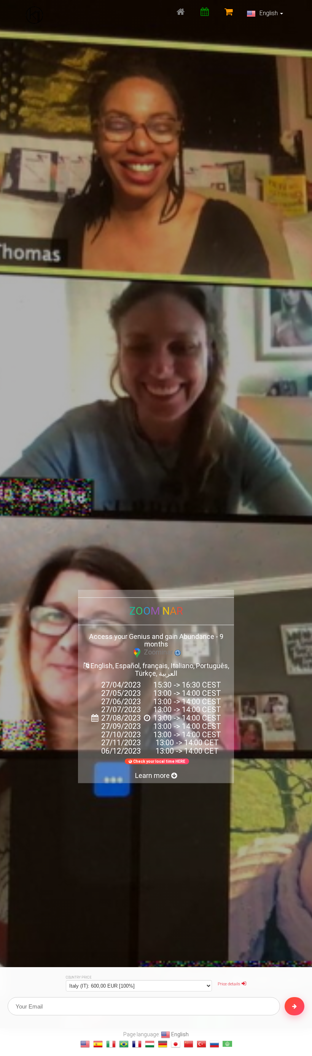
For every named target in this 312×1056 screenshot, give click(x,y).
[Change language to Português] (124, 1044)
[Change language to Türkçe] (201, 1044)
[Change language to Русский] (214, 1044)
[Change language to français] (137, 1044)
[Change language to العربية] (227, 1044)
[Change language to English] (85, 1044)
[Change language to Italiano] (111, 1044)
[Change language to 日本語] (175, 1044)
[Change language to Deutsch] (162, 1044)
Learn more (153, 775)
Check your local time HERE (159, 761)
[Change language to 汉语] (188, 1044)
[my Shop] (228, 11)
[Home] (180, 11)
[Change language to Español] (98, 1044)
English (268, 13)
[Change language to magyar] (149, 1044)
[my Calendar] (204, 11)
